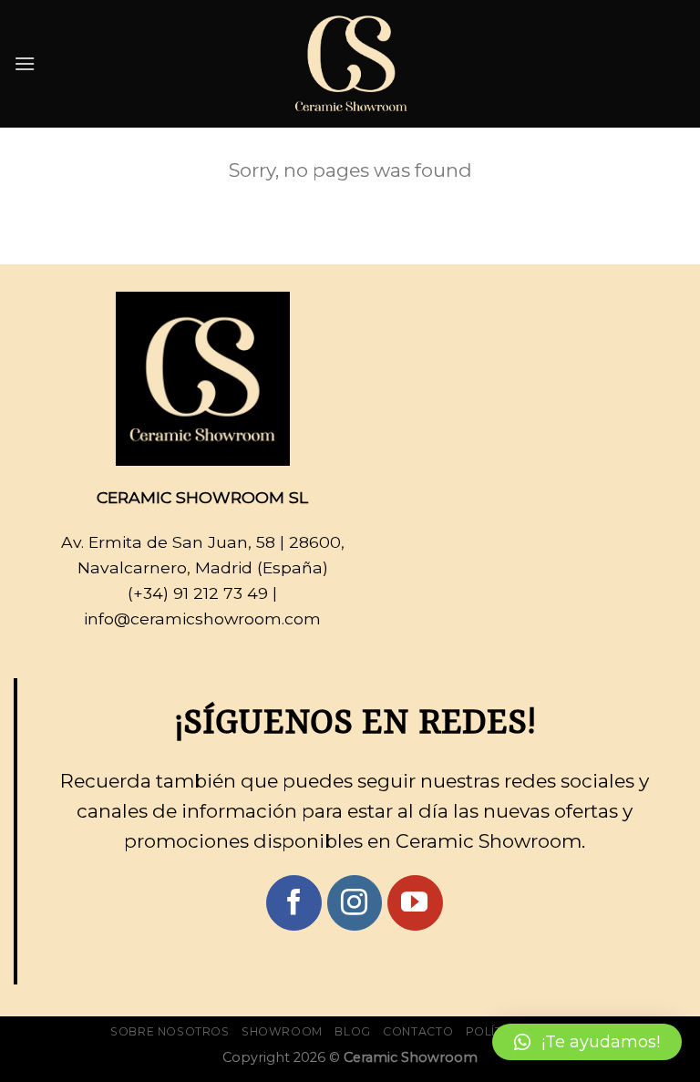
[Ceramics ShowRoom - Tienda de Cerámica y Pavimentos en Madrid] (350, 64)
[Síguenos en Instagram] (355, 903)
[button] (587, 1042)
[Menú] (25, 63)
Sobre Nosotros (170, 1031)
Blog (352, 1031)
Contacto (418, 1031)
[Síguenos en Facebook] (294, 903)
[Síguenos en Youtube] (415, 903)
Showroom (282, 1031)
